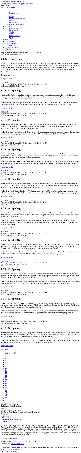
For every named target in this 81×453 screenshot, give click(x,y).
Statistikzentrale (14, 36)
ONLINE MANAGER (13, 47)
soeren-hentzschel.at (17, 444)
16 (6, 379)
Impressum (13, 22)
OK (17, 451)
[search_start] (21, 408)
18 (6, 383)
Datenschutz (5, 438)
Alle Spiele (4, 421)
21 (6, 389)
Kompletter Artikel (7, 78)
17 (6, 381)
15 (6, 378)
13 (6, 374)
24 (6, 395)
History (11, 17)
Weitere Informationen (8, 451)
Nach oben (4, 82)
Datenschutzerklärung (16, 24)
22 (6, 391)
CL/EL (11, 32)
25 (6, 397)
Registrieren (13, 45)
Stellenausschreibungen (17, 19)
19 (6, 385)
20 (6, 387)
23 (6, 393)
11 (6, 370)
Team (11, 15)
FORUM (8, 49)
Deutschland (13, 28)
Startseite (12, 41)
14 (6, 376)
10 (6, 368)
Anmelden (12, 43)
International (13, 30)
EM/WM (12, 34)
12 (6, 372)
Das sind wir (13, 13)
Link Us (12, 20)
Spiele (11, 38)
